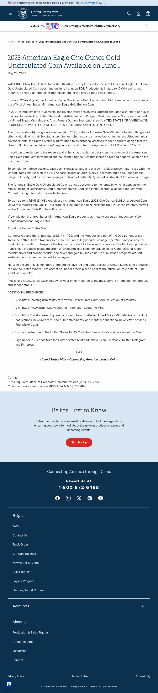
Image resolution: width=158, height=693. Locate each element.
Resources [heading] (21, 606)
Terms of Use (80, 676)
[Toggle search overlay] (129, 13)
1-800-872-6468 (79, 487)
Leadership (20, 651)
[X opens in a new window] (79, 498)
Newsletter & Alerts (26, 563)
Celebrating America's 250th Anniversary (89, 26)
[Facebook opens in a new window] (57, 498)
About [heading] (18, 622)
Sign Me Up (79, 442)
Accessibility (143, 676)
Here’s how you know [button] (89, 3)
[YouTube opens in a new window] (100, 498)
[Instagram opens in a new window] (68, 498)
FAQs (16, 526)
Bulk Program (21, 572)
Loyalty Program (23, 581)
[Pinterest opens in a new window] (89, 498)
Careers (18, 660)
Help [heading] (17, 516)
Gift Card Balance (24, 553)
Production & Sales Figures (31, 632)
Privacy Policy (16, 676)
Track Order (20, 544)
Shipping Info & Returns (28, 590)
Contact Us (20, 535)
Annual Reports (23, 641)
